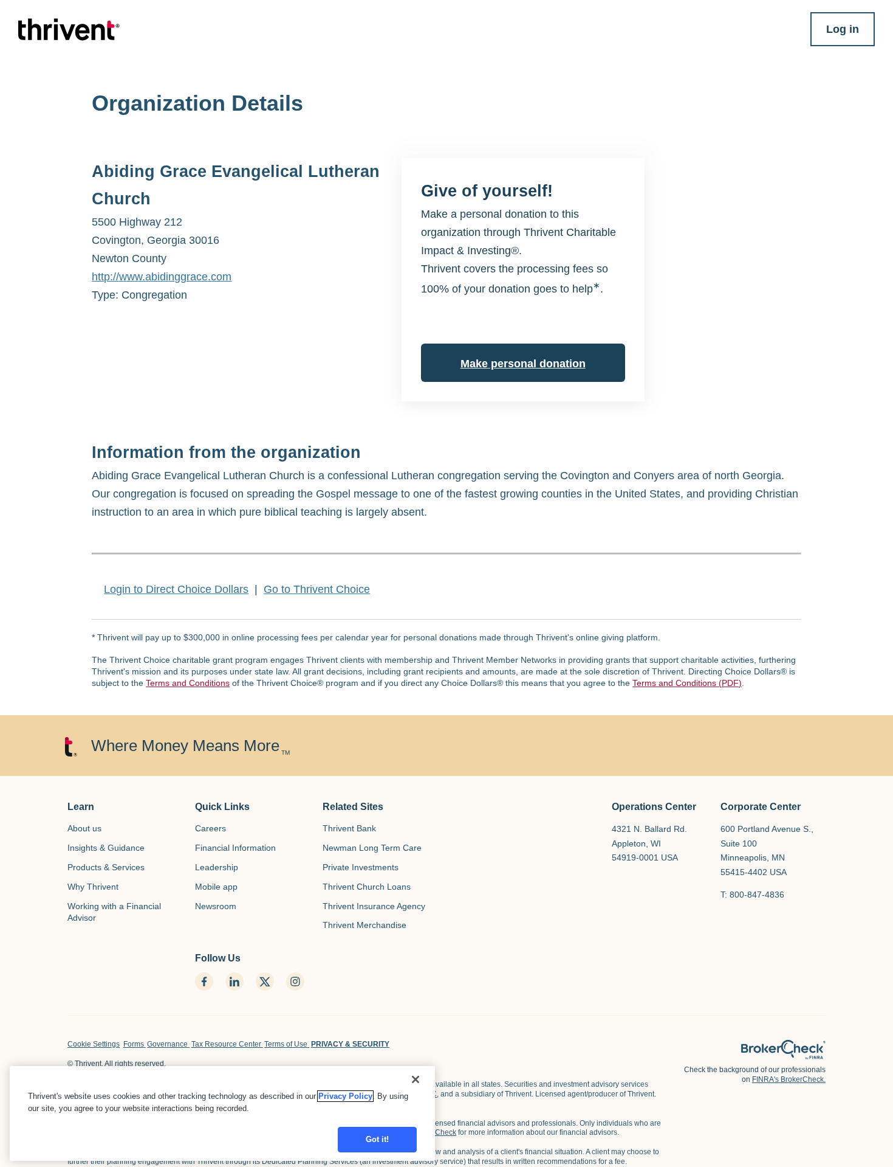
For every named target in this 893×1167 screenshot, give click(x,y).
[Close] (415, 1079)
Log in (842, 29)
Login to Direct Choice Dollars (176, 589)
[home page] (783, 1049)
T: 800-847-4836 (752, 894)
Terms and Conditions (188, 683)
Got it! (377, 1139)
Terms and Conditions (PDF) (687, 683)
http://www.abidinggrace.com (161, 277)
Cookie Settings (93, 1044)
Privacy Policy (345, 1096)
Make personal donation (523, 364)
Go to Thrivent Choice (317, 589)
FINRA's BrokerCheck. (789, 1079)
